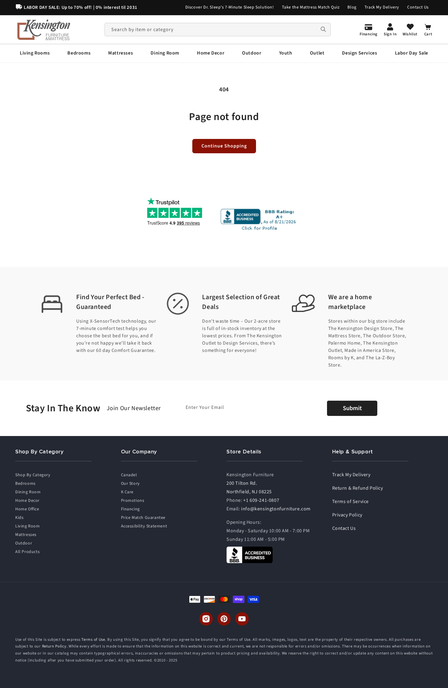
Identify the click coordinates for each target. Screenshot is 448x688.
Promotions (132, 501)
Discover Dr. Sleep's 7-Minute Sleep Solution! (229, 7)
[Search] (323, 29)
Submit (352, 408)
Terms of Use (93, 639)
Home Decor (27, 501)
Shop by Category (33, 475)
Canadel (129, 475)
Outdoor (23, 543)
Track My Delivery (381, 7)
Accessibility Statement (144, 526)
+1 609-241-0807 (261, 500)
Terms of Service (350, 501)
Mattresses (26, 535)
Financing (130, 509)
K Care (127, 492)
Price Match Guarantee (143, 518)
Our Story (130, 484)
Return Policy (54, 646)
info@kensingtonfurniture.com (276, 508)
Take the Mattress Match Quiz (311, 7)
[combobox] (217, 29)
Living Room (27, 526)
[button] (34, 53)
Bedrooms (25, 484)
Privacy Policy (347, 515)
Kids (19, 518)
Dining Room (28, 492)
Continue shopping (224, 146)
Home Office (27, 509)
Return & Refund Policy (357, 488)
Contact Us (418, 7)
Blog (351, 7)
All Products (27, 552)
